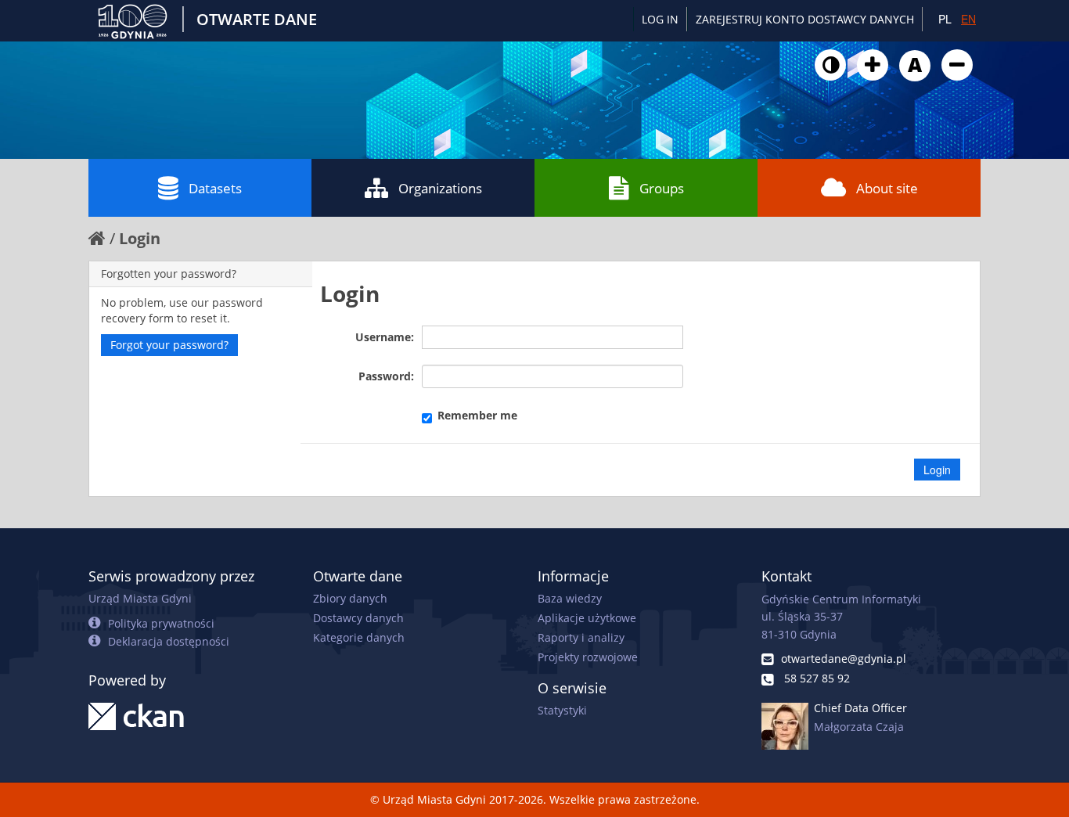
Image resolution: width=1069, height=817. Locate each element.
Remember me (477, 415)
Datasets (215, 188)
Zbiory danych (350, 598)
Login (139, 238)
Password (384, 376)
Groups (661, 188)
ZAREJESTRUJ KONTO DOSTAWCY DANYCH (805, 19)
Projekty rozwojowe (588, 657)
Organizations (440, 188)
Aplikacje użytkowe (587, 617)
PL (945, 19)
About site (887, 188)
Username (383, 336)
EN (968, 19)
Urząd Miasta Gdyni (140, 598)
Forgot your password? (169, 344)
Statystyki (562, 710)
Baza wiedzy (570, 598)
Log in (660, 19)
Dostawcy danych (358, 617)
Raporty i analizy (581, 637)
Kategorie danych (359, 637)
